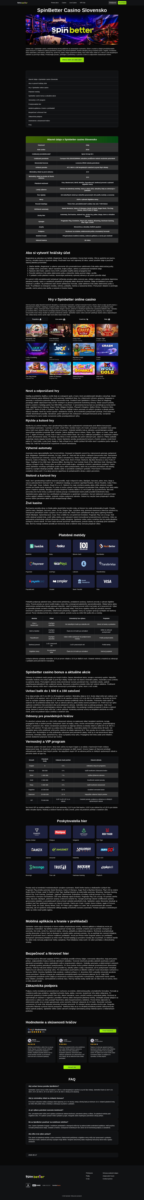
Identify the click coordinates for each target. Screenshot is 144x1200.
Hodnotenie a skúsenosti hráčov (39, 121)
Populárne (35, 319)
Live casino (59, 319)
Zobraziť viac (72, 1067)
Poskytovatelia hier (34, 104)
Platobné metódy (34, 92)
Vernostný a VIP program (36, 100)
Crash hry (82, 319)
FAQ (30, 125)
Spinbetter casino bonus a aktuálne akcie (42, 96)
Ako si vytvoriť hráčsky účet (37, 83)
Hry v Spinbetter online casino (38, 87)
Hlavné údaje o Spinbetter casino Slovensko (43, 79)
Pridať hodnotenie (108, 1030)
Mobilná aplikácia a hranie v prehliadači (41, 108)
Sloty (106, 319)
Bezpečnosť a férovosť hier (37, 112)
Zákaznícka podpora (35, 116)
